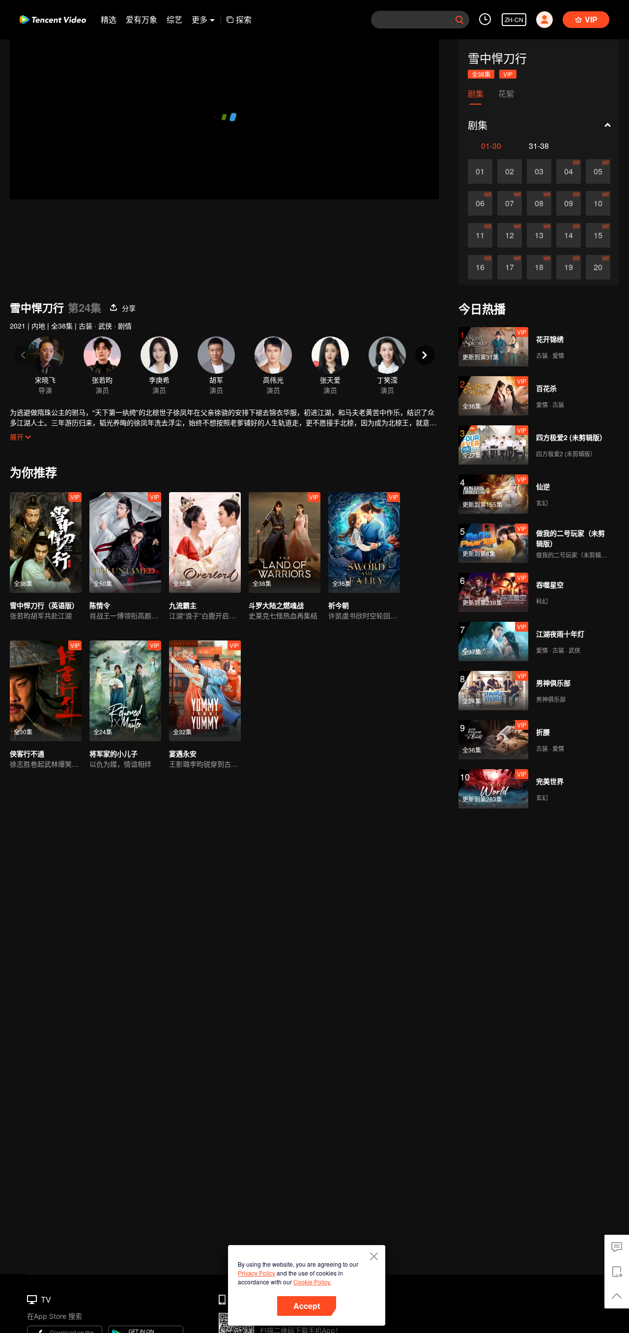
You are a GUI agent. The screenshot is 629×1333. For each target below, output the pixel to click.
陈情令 (99, 605)
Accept (306, 1305)
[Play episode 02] (509, 171)
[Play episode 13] (539, 235)
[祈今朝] (364, 542)
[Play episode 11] (480, 235)
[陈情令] (125, 542)
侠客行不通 (27, 753)
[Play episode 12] (509, 235)
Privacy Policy (256, 1273)
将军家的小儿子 (113, 753)
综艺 (174, 19)
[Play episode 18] (539, 267)
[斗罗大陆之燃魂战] (284, 542)
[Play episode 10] (598, 203)
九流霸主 (183, 605)
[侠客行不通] (46, 690)
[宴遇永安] (205, 690)
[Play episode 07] (509, 203)
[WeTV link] (53, 20)
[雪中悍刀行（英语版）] (46, 542)
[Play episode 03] (539, 171)
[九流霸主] (205, 542)
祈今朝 (338, 605)
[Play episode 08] (539, 203)
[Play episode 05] (598, 171)
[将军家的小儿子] (125, 690)
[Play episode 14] (568, 235)
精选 (108, 19)
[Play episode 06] (480, 203)
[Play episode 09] (568, 203)
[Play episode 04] (568, 171)
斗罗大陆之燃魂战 (276, 605)
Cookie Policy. (312, 1281)
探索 (244, 19)
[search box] (459, 20)
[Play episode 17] (509, 267)
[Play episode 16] (480, 267)
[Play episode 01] (480, 171)
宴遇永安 (183, 753)
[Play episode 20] (598, 267)
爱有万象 (141, 19)
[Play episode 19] (568, 267)
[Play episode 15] (598, 235)
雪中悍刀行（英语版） (44, 605)
